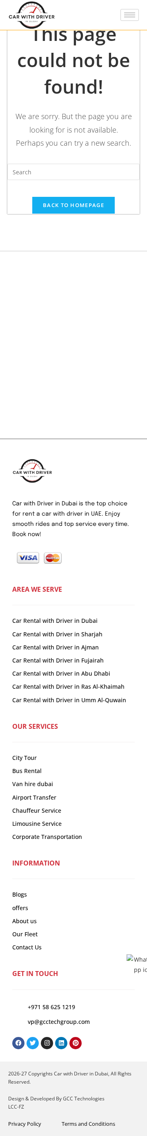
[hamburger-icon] (129, 15)
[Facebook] (18, 1043)
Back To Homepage (73, 205)
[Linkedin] (61, 1043)
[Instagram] (47, 1043)
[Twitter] (33, 1043)
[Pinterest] (75, 1043)
